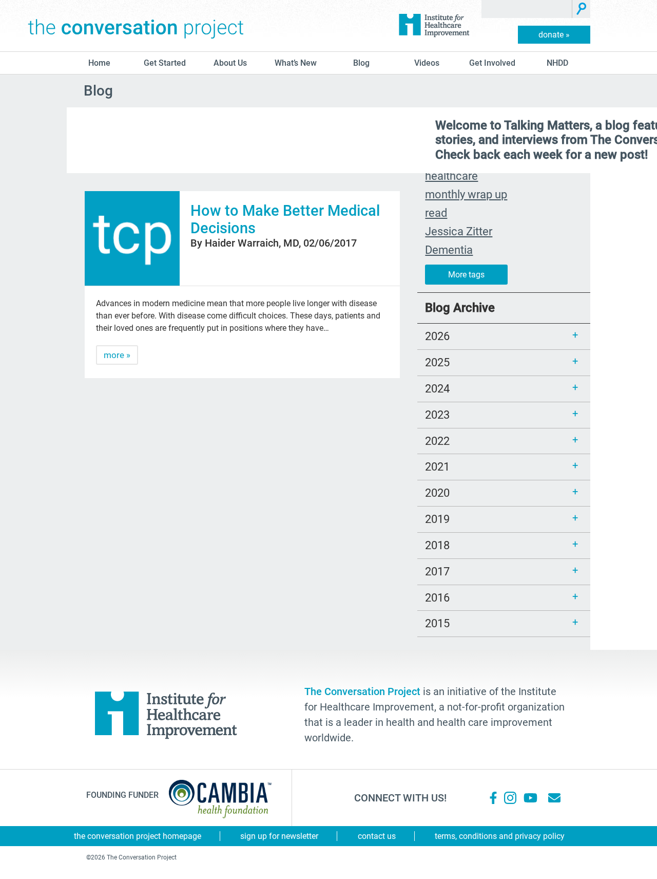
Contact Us (377, 836)
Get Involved (492, 63)
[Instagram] (510, 798)
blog (361, 63)
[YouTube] (529, 798)
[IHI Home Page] (433, 25)
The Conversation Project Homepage (137, 836)
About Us (230, 63)
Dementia (449, 249)
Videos (426, 63)
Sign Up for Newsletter (279, 836)
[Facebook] (493, 798)
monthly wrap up (466, 194)
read (436, 212)
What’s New (296, 63)
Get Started (165, 63)
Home (99, 63)
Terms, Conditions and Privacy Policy (500, 836)
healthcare (451, 175)
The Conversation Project (136, 25)
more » (117, 355)
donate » (554, 35)
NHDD (557, 63)
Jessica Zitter (458, 231)
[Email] (554, 798)
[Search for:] (526, 9)
